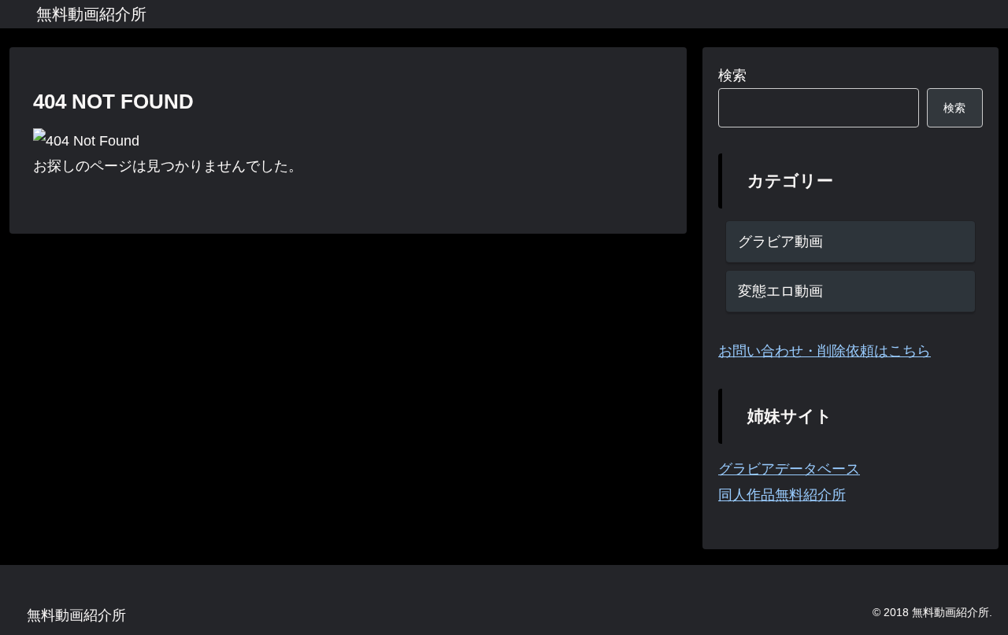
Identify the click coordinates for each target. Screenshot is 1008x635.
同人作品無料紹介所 (782, 495)
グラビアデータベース (789, 469)
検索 (732, 75)
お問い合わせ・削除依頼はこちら (824, 351)
